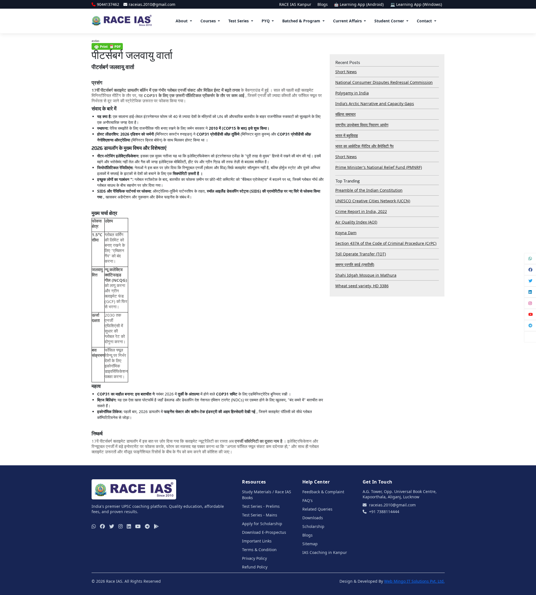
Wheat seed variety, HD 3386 (362, 285)
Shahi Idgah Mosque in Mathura (365, 275)
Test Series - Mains (259, 515)
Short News (346, 71)
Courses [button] (208, 20)
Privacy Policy (254, 558)
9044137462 (108, 4)
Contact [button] (424, 20)
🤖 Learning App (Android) (359, 4)
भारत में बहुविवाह (346, 135)
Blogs (322, 4)
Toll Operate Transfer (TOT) (360, 254)
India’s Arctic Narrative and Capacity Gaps (374, 103)
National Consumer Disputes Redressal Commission (384, 82)
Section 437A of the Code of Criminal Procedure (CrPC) (385, 243)
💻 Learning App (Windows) (416, 4)
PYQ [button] (266, 20)
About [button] (182, 20)
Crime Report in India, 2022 (361, 211)
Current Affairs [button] (347, 20)
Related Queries (317, 509)
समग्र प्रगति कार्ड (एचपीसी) (354, 264)
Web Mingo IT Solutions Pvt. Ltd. (414, 581)
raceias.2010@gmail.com (152, 4)
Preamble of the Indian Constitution (369, 190)
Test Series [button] (238, 20)
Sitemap (310, 543)
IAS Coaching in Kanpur (324, 552)
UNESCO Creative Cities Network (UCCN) (372, 200)
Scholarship (313, 526)
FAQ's (307, 500)
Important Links (257, 541)
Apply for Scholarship (262, 523)
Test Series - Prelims (261, 506)
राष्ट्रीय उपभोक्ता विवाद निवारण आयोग (361, 124)
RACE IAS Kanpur (295, 4)
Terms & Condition (259, 549)
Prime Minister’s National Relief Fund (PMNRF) (378, 167)
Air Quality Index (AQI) (356, 222)
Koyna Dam (345, 232)
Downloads (312, 517)
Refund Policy (254, 567)
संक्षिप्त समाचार (345, 114)
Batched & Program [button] (301, 20)
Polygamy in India (352, 93)
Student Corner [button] (389, 20)
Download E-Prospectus (264, 532)
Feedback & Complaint (323, 491)
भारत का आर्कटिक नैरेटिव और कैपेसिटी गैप (364, 146)
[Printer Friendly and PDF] (107, 46)
